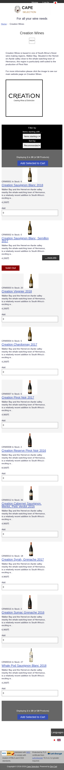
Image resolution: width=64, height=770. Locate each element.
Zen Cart (53, 767)
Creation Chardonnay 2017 (19, 344)
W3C (28, 752)
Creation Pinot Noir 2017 (18, 397)
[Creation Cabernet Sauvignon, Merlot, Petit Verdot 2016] (31, 500)
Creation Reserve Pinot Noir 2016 (24, 450)
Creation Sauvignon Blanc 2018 (22, 185)
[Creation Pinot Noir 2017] (29, 394)
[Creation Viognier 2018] (31, 288)
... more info (50, 258)
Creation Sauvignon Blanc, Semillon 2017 (25, 240)
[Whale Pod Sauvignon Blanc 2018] (31, 662)
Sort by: (32, 141)
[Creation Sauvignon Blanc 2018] (29, 181)
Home (35, 2)
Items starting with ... (32, 132)
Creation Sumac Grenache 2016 (23, 612)
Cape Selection (32, 767)
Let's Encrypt (37, 758)
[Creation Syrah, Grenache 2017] (31, 556)
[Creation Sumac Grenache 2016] (29, 609)
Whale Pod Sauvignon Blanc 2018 (24, 665)
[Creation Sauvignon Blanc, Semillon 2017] (29, 235)
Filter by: (32, 128)
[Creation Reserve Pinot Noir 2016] (29, 447)
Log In (46, 2)
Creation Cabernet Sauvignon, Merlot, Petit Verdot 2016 (22, 505)
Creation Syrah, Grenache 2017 (23, 559)
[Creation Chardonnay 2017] (29, 341)
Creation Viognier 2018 (17, 291)
